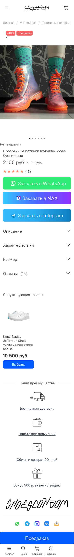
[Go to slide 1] (29, 138)
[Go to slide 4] (38, 138)
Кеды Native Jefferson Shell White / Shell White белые (18, 342)
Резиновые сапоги (55, 23)
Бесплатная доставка (37, 408)
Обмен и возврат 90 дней (37, 459)
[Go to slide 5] (41, 138)
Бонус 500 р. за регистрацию (37, 485)
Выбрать (18, 364)
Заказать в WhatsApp (42, 183)
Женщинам (28, 23)
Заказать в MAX (40, 198)
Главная (8, 23)
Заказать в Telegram (40, 215)
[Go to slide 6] (44, 138)
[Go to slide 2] (32, 138)
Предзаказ (37, 538)
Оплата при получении (37, 434)
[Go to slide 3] (35, 138)
